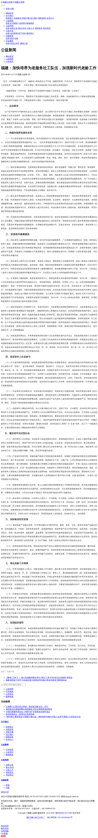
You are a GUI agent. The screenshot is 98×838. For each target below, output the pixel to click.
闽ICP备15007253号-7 (35, 817)
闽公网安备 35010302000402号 (60, 817)
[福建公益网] (49, 2)
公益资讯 (9, 61)
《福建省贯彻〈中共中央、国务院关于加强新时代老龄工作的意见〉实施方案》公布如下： (41, 91)
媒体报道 (9, 696)
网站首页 (9, 13)
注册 (12, 9)
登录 (8, 9)
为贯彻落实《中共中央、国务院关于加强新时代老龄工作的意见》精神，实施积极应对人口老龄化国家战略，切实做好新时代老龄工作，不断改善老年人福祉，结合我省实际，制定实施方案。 (49, 98)
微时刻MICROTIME (63, 813)
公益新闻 (9, 59)
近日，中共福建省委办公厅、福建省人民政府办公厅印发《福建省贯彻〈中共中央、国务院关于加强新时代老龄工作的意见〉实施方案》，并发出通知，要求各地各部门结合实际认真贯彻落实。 (49, 83)
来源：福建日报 (7, 671)
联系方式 (5, 792)
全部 (8, 23)
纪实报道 (9, 691)
